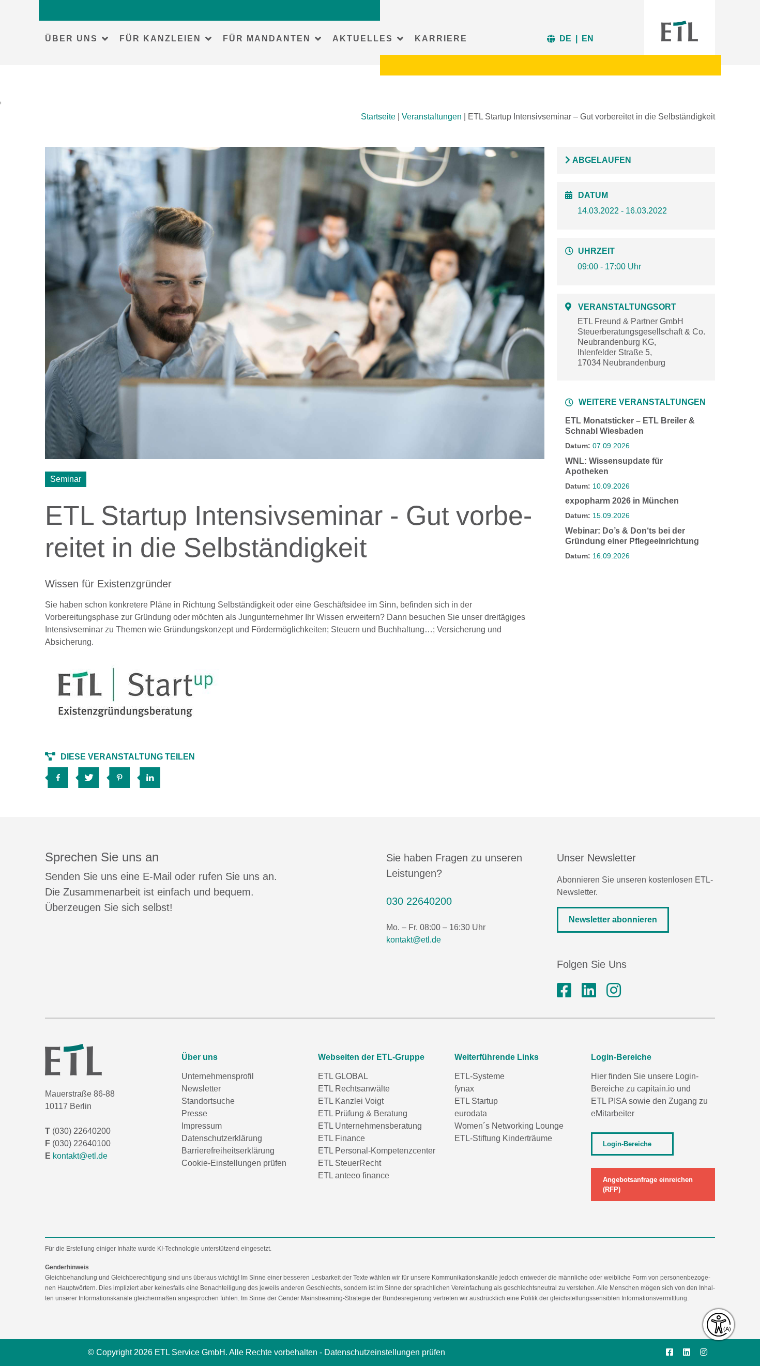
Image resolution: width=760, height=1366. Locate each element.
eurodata (470, 1113)
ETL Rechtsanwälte (354, 1088)
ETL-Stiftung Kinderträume (503, 1138)
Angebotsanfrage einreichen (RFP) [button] (648, 1184)
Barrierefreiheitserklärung (228, 1150)
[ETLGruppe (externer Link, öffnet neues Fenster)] (564, 990)
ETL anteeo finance (353, 1175)
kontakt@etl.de (413, 939)
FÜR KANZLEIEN (160, 38)
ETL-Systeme (479, 1076)
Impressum (201, 1125)
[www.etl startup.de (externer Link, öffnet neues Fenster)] (135, 694)
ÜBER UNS (71, 38)
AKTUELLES (362, 38)
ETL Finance (341, 1138)
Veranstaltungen (432, 116)
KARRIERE (441, 38)
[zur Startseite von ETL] (679, 31)
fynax (464, 1088)
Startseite (378, 116)
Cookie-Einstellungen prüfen (233, 1163)
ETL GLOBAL (343, 1076)
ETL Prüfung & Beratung (362, 1113)
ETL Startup (476, 1101)
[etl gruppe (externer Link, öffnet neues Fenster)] (589, 990)
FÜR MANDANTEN (267, 38)
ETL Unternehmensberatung (370, 1125)
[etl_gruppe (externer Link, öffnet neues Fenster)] (613, 990)
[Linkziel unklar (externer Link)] (90, 774)
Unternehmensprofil (217, 1076)
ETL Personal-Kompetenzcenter (376, 1150)
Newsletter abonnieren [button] (613, 919)
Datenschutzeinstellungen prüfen (384, 1352)
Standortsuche (208, 1101)
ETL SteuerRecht (349, 1163)
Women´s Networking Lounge (509, 1125)
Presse (194, 1113)
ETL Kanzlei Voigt (351, 1101)
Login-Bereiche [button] (627, 1144)
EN (588, 38)
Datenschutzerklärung (221, 1138)
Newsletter (201, 1088)
